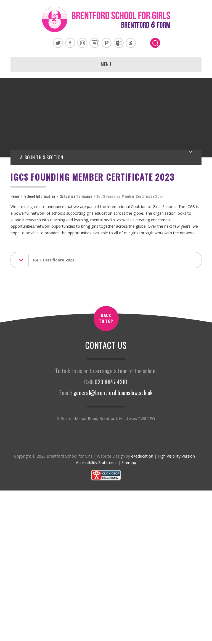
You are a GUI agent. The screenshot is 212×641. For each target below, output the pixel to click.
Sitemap (128, 462)
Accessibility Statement (96, 462)
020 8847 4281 (111, 382)
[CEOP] (106, 479)
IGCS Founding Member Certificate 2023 (130, 196)
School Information (39, 196)
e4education (142, 456)
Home (15, 196)
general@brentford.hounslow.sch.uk (113, 393)
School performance (76, 196)
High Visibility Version (176, 456)
